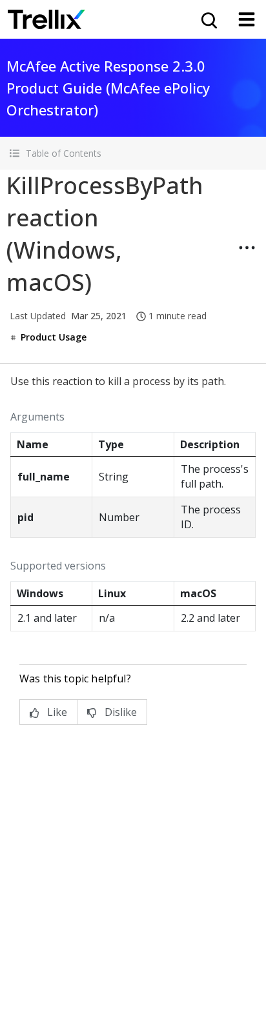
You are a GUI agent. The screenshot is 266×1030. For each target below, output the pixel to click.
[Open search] (208, 19)
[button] (133, 153)
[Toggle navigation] (247, 19)
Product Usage (54, 337)
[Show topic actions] (247, 248)
